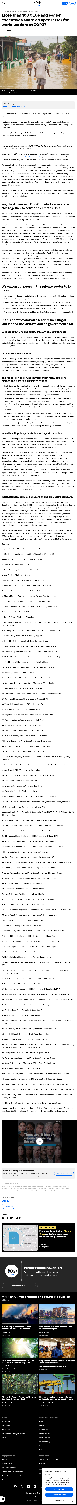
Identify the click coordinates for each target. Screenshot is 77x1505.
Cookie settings (59, 1500)
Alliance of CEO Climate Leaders (28, 157)
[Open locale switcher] (2, 1499)
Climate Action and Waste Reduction (20, 11)
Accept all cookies (59, 1489)
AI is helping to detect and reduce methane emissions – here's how (16, 1328)
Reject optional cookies (59, 1494)
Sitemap (38, 1497)
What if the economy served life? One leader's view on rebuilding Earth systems (18, 1363)
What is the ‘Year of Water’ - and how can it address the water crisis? (19, 1398)
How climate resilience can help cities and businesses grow (55, 1328)
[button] (40, 1141)
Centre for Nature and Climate (14, 106)
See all (5, 1300)
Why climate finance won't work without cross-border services (57, 1362)
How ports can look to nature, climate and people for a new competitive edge (56, 1398)
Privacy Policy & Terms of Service (38, 1493)
